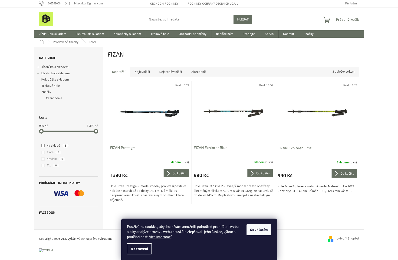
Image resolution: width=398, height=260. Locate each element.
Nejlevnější (142, 72)
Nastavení (139, 248)
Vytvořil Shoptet (348, 238)
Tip (52, 165)
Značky (46, 92)
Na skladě (56, 145)
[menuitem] (52, 34)
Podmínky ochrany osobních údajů (213, 4)
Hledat (243, 19)
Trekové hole (50, 86)
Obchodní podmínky (164, 4)
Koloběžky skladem (55, 79)
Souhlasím (259, 229)
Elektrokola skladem (55, 73)
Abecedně (198, 72)
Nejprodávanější (170, 72)
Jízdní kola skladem (55, 67)
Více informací (160, 237)
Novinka (55, 159)
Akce (53, 152)
